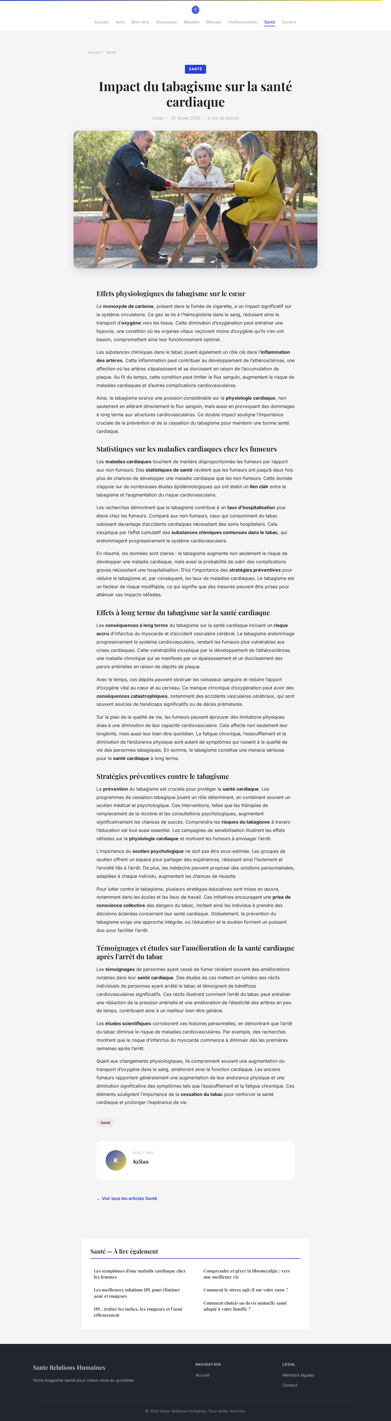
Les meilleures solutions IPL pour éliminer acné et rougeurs (137, 1293)
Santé (269, 21)
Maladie (191, 21)
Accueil (101, 21)
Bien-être (140, 21)
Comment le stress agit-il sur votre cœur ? (246, 1290)
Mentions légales (298, 1375)
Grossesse (166, 21)
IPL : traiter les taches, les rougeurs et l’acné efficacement (138, 1312)
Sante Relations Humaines (69, 1367)
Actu (120, 21)
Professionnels (242, 21)
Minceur (214, 21)
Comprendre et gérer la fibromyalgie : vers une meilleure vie (247, 1274)
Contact (290, 1385)
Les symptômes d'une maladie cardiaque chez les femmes (139, 1274)
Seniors (289, 21)
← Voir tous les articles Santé (126, 1198)
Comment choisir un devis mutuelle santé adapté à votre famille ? (245, 1306)
